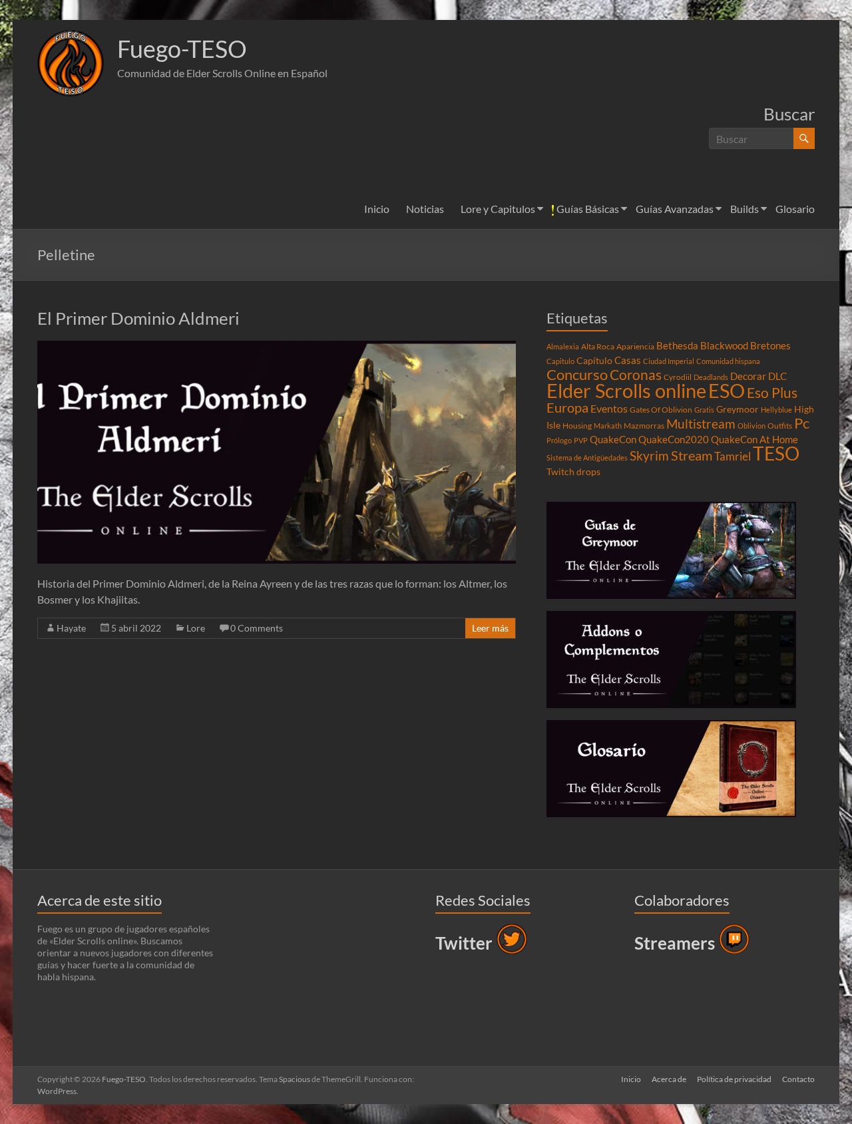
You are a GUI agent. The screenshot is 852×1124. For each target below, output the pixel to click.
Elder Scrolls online (626, 390)
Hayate (71, 628)
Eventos (609, 409)
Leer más (490, 628)
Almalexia (562, 346)
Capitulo (560, 361)
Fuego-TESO (182, 48)
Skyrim (649, 456)
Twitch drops (573, 472)
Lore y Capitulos (498, 208)
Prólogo (559, 440)
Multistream (701, 423)
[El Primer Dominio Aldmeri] (276, 347)
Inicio (376, 208)
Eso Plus (772, 392)
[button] (70, 63)
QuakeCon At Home (754, 439)
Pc (801, 423)
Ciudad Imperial (668, 361)
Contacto (798, 1079)
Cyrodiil (678, 377)
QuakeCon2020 (673, 439)
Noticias (425, 208)
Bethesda (677, 345)
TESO (776, 454)
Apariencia (635, 346)
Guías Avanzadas (675, 208)
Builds (744, 208)
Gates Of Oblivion (661, 410)
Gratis (704, 409)
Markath (608, 425)
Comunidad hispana (728, 361)
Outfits (779, 426)
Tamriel (732, 456)
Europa (567, 407)
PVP (581, 440)
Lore (195, 628)
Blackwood (724, 345)
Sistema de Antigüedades (587, 457)
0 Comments (256, 628)
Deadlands (711, 377)
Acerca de (669, 1079)
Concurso (577, 374)
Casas (627, 360)
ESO (726, 390)
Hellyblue (776, 409)
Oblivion (751, 425)
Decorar (748, 376)
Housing (577, 426)
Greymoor (737, 409)
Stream (691, 455)
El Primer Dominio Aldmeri (138, 318)
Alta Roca (597, 346)
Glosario (795, 208)
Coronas (636, 374)
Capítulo (594, 360)
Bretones (770, 345)
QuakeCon (613, 439)
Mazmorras (644, 426)
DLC (777, 376)
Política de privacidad (734, 1079)
